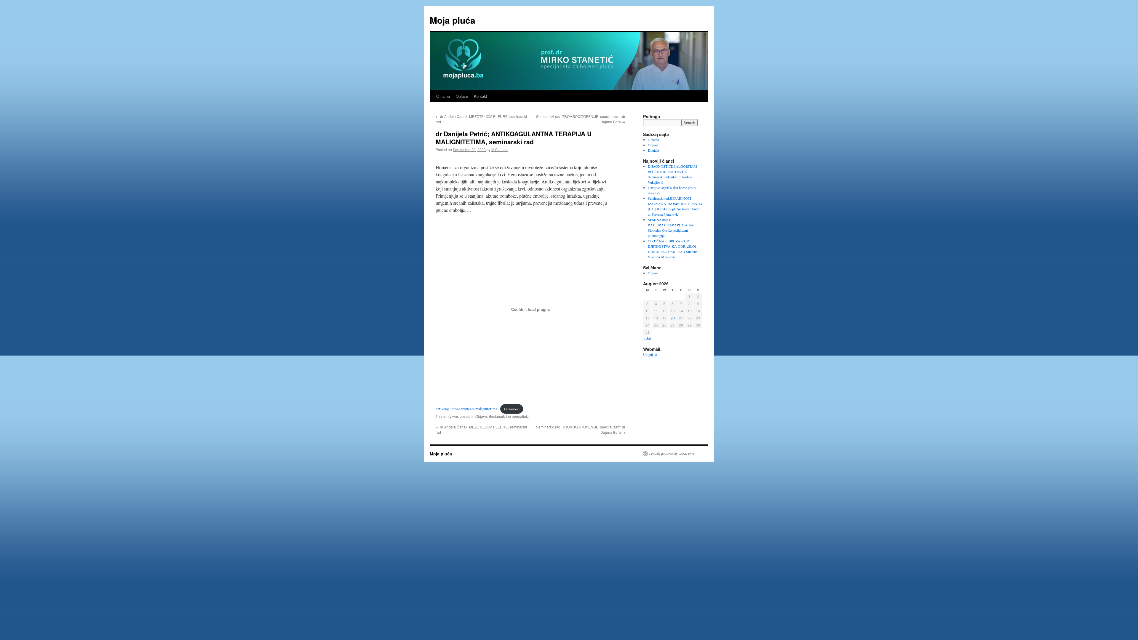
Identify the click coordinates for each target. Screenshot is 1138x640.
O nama (443, 96)
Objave (462, 96)
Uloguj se (650, 354)
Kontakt (480, 96)
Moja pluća (452, 20)
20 (673, 317)
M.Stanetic (499, 149)
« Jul (647, 338)
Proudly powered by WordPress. (672, 453)
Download (511, 409)
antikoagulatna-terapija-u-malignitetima (466, 409)
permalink (520, 416)
